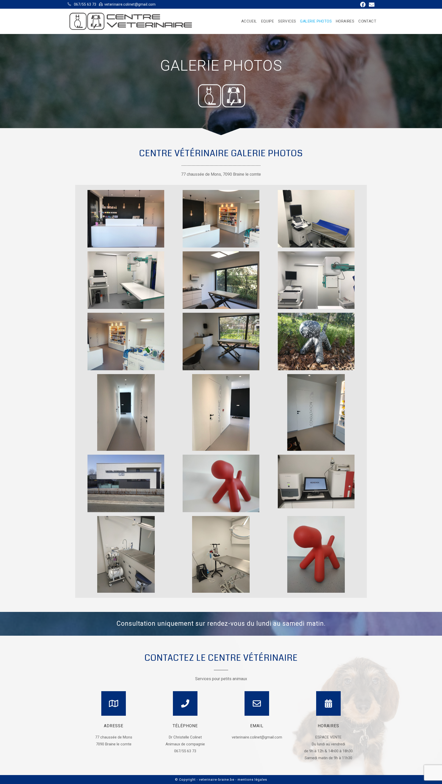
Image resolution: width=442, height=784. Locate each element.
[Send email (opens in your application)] (370, 4)
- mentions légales (251, 779)
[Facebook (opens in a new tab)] (363, 4)
